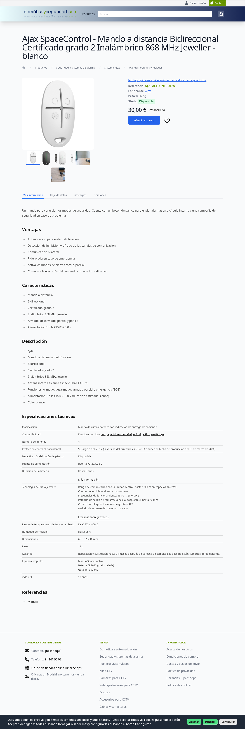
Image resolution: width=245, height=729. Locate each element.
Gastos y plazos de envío (183, 664)
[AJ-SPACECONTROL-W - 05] (58, 175)
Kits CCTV (106, 671)
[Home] (24, 67)
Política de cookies (179, 685)
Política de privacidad (180, 671)
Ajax (148, 91)
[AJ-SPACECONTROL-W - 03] (66, 158)
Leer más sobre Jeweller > (93, 517)
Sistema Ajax (112, 67)
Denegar (210, 721)
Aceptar (194, 721)
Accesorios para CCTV (114, 699)
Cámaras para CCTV (113, 678)
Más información (33, 195)
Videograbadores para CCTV (119, 685)
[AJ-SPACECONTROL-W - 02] (50, 158)
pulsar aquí (52, 651)
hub (103, 434)
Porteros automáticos (114, 664)
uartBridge (157, 434)
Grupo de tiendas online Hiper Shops (56, 668)
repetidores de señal (119, 434)
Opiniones (100, 195)
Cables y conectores (113, 707)
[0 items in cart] (221, 14)
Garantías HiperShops (181, 678)
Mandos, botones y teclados (145, 67)
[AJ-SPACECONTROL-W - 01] (33, 158)
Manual (33, 602)
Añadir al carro (144, 120)
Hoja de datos (58, 195)
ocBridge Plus (141, 434)
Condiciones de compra (182, 656)
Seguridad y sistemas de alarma (75, 67)
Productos (88, 14)
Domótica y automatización (118, 649)
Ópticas (105, 692)
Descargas (80, 195)
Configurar (228, 721)
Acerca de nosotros (179, 649)
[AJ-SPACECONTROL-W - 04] (83, 158)
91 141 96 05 (53, 659)
